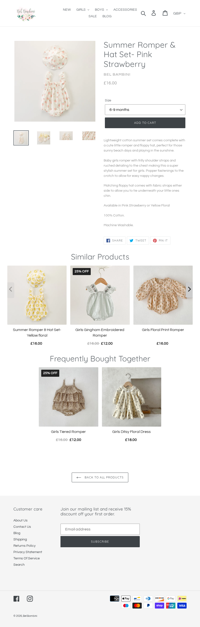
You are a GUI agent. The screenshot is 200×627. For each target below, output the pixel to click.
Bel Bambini (30, 616)
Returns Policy (24, 545)
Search (19, 564)
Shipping (20, 539)
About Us (20, 520)
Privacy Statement (27, 552)
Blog (16, 533)
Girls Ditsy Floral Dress (131, 432)
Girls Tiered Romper (68, 432)
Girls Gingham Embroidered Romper (99, 332)
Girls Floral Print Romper (163, 330)
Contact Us (22, 526)
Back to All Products (104, 477)
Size (108, 100)
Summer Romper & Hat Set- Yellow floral (37, 332)
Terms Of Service (26, 558)
